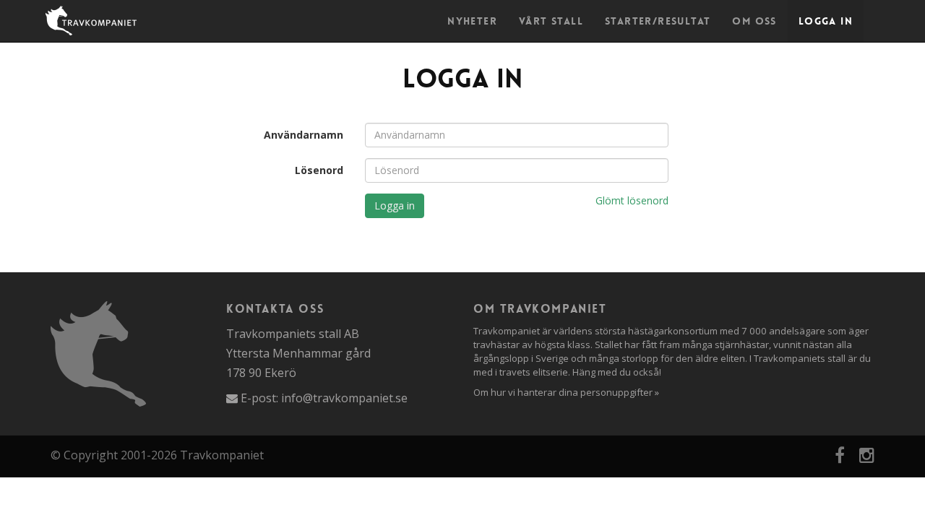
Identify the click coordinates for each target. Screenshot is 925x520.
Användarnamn (303, 135)
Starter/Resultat (657, 20)
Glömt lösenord (631, 200)
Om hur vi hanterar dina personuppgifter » (566, 392)
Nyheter (472, 20)
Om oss (754, 20)
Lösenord (319, 170)
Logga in (826, 20)
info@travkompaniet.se (344, 398)
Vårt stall (551, 20)
